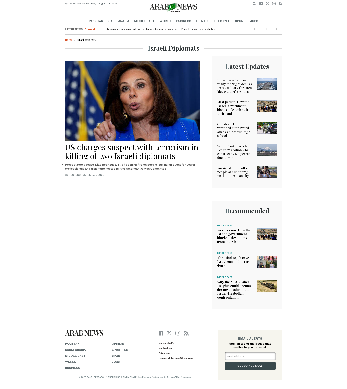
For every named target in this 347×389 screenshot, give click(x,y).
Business (183, 21)
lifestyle (120, 349)
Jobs (254, 21)
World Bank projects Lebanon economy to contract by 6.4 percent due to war (234, 152)
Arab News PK (77, 3)
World (165, 21)
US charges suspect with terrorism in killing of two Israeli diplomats (131, 151)
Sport (240, 21)
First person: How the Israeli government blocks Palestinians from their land (235, 108)
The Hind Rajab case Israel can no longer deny (233, 261)
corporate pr (166, 342)
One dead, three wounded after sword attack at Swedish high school (233, 130)
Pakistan (96, 21)
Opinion (202, 21)
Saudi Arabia (118, 21)
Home (68, 39)
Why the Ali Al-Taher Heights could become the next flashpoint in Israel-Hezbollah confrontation (234, 289)
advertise (164, 352)
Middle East (144, 21)
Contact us (165, 347)
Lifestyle (222, 21)
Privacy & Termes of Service (176, 357)
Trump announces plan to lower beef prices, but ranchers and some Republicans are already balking (161, 29)
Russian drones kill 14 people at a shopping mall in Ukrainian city (233, 172)
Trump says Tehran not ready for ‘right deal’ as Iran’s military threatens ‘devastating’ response (235, 86)
